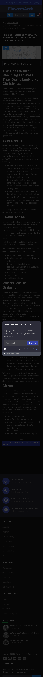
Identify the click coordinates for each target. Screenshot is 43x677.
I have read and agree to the (22, 349)
